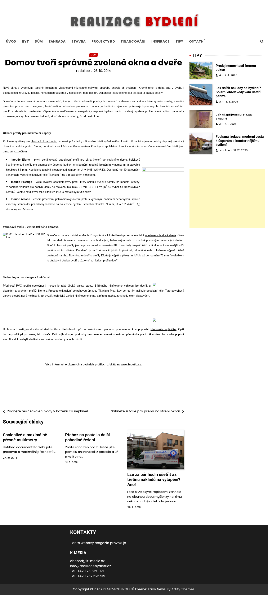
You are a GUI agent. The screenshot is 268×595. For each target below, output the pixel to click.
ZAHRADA (57, 41)
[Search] (262, 41)
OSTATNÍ (197, 41)
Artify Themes (183, 589)
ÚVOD (11, 41)
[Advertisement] (227, 198)
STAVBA (78, 41)
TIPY (179, 41)
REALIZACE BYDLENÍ (118, 589)
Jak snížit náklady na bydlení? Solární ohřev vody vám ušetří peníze (238, 92)
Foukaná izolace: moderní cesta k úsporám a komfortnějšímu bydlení (240, 141)
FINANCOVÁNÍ (133, 41)
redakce (83, 70)
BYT (25, 41)
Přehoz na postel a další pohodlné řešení (87, 437)
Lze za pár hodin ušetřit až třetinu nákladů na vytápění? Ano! (153, 479)
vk (220, 75)
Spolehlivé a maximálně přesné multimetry (25, 437)
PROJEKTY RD (103, 41)
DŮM (39, 41)
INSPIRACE (160, 41)
